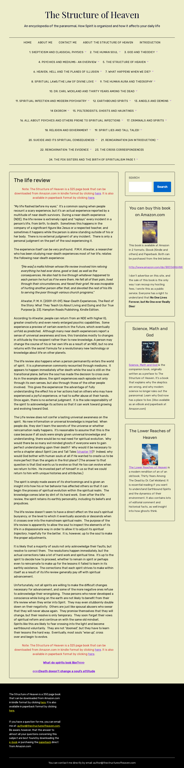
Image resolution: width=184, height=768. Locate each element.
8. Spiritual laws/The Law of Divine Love (62, 81)
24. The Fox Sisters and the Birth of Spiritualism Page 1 (92, 159)
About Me (45, 42)
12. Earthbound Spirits (110, 101)
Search (134, 177)
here (98, 193)
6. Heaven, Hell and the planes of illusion (66, 71)
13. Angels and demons (151, 101)
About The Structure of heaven (108, 42)
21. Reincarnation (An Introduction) (128, 140)
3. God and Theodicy (139, 52)
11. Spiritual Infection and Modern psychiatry (51, 101)
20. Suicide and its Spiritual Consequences (62, 140)
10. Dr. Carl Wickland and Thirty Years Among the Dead (92, 91)
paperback (45, 742)
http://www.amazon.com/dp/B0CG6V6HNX (156, 267)
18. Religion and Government (66, 130)
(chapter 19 (84, 451)
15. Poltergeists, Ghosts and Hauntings (103, 110)
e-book (13, 742)
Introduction (150, 42)
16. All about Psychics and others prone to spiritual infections (70, 120)
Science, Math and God (143, 365)
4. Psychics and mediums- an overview (67, 62)
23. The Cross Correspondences (119, 149)
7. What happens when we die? (128, 71)
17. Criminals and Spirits (145, 120)
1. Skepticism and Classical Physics (56, 52)
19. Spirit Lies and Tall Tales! (117, 130)
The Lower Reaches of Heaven (148, 467)
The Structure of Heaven (92, 14)
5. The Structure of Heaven (124, 62)
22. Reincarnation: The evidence (64, 149)
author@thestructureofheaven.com (38, 725)
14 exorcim (58, 110)
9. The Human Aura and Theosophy (126, 81)
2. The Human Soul (104, 52)
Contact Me (68, 42)
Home (27, 42)
